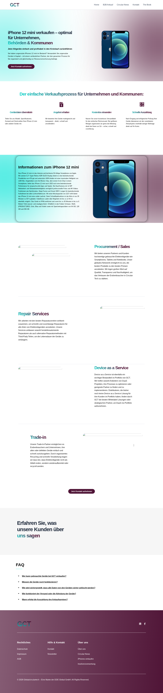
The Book (147, 5)
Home (96, 5)
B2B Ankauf (108, 5)
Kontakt (136, 5)
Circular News (123, 5)
